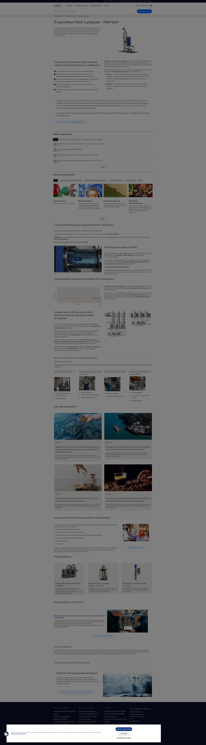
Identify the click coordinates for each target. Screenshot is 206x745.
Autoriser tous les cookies (123, 729)
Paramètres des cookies (124, 738)
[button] (6, 734)
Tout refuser (123, 733)
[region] (83, 733)
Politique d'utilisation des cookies (18, 733)
